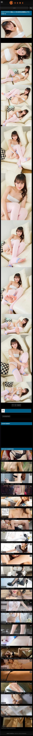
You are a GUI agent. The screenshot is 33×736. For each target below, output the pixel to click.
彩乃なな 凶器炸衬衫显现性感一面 (9, 681)
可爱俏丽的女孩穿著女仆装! (7, 553)
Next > (19, 405)
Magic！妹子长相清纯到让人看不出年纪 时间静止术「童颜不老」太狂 (16, 658)
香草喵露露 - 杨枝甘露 (6, 623)
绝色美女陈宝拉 (4, 461)
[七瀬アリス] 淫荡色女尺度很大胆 (9, 519)
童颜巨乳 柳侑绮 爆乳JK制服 (7, 507)
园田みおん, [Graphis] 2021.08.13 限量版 (10, 565)
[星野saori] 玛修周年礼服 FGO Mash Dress (11, 542)
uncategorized (6, 416)
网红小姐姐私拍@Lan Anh (7, 670)
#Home (14, 8)
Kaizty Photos (16, 3)
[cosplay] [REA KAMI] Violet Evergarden (10, 495)
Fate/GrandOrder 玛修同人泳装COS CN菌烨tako (12, 577)
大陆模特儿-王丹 (5, 472)
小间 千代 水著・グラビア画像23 (9, 705)
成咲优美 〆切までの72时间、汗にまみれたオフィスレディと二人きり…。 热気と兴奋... (16, 530)
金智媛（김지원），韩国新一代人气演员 (10, 484)
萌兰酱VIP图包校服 (5, 646)
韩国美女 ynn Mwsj (5, 716)
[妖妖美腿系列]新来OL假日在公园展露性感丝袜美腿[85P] (14, 635)
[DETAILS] (3, 411)
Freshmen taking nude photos (8, 728)
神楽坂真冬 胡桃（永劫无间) (7, 588)
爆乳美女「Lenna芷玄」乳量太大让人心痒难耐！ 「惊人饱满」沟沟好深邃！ (16, 600)
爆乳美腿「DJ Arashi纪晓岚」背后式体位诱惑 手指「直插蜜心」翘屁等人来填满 (16, 693)
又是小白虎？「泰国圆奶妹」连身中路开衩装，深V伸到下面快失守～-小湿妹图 (16, 612)
